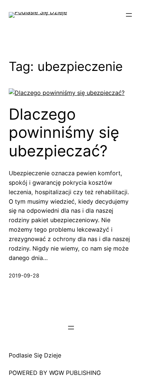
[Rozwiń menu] (129, 15)
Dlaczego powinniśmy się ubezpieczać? (64, 132)
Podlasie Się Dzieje (35, 355)
